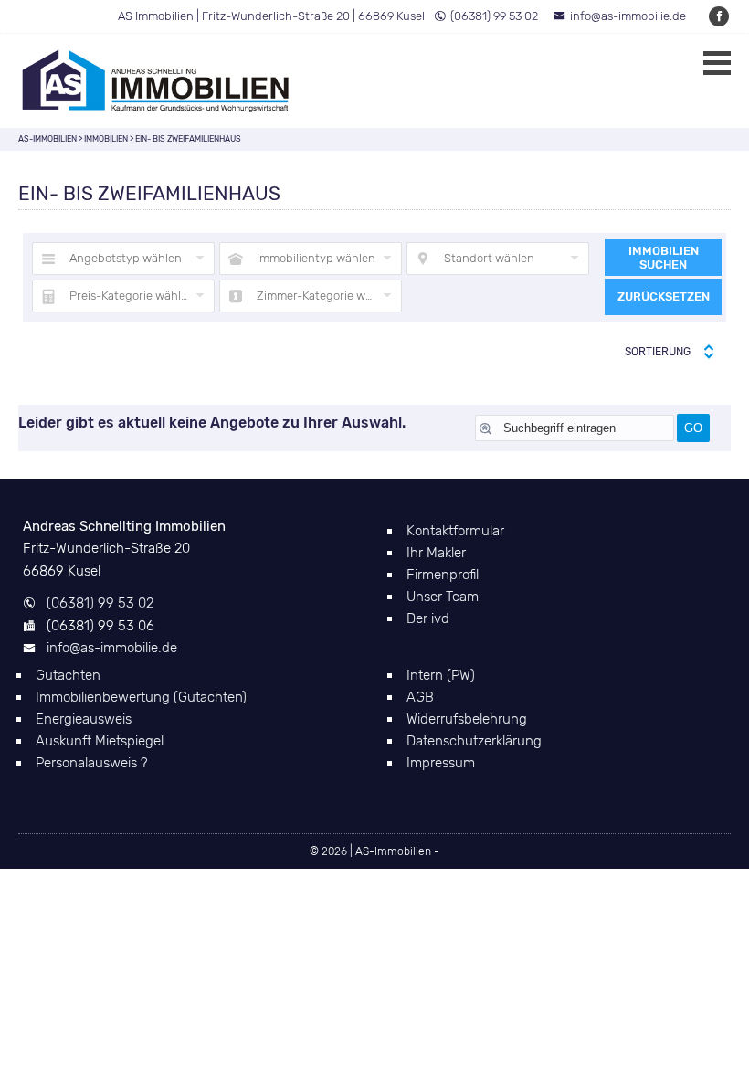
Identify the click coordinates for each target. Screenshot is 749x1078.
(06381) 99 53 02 (494, 16)
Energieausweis (84, 719)
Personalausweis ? (92, 763)
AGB (420, 697)
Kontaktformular (455, 531)
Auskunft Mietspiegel (100, 741)
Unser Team (442, 596)
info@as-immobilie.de (628, 16)
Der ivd (427, 618)
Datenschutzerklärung (474, 741)
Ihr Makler (436, 552)
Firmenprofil (442, 574)
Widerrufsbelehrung (466, 719)
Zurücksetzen (663, 296)
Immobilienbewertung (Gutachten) (141, 697)
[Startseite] (155, 81)
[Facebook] (720, 16)
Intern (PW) (440, 675)
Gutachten (68, 675)
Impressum (440, 763)
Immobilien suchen (663, 257)
